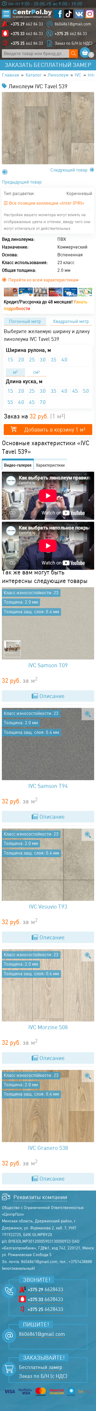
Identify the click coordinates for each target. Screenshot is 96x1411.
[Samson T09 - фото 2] (12, 649)
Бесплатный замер (40, 1367)
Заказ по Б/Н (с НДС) (73, 43)
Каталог (34, 75)
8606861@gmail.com (73, 23)
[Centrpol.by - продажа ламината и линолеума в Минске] (32, 14)
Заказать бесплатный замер (48, 64)
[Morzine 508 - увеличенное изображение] (88, 955)
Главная (10, 75)
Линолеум (58, 75)
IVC (78, 75)
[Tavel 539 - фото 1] (48, 128)
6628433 (45, 1289)
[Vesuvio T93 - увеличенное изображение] (88, 835)
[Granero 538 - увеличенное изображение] (88, 1076)
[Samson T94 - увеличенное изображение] (88, 714)
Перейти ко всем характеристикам (43, 280)
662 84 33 (27, 23)
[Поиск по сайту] (73, 53)
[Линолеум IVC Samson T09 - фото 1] (48, 623)
